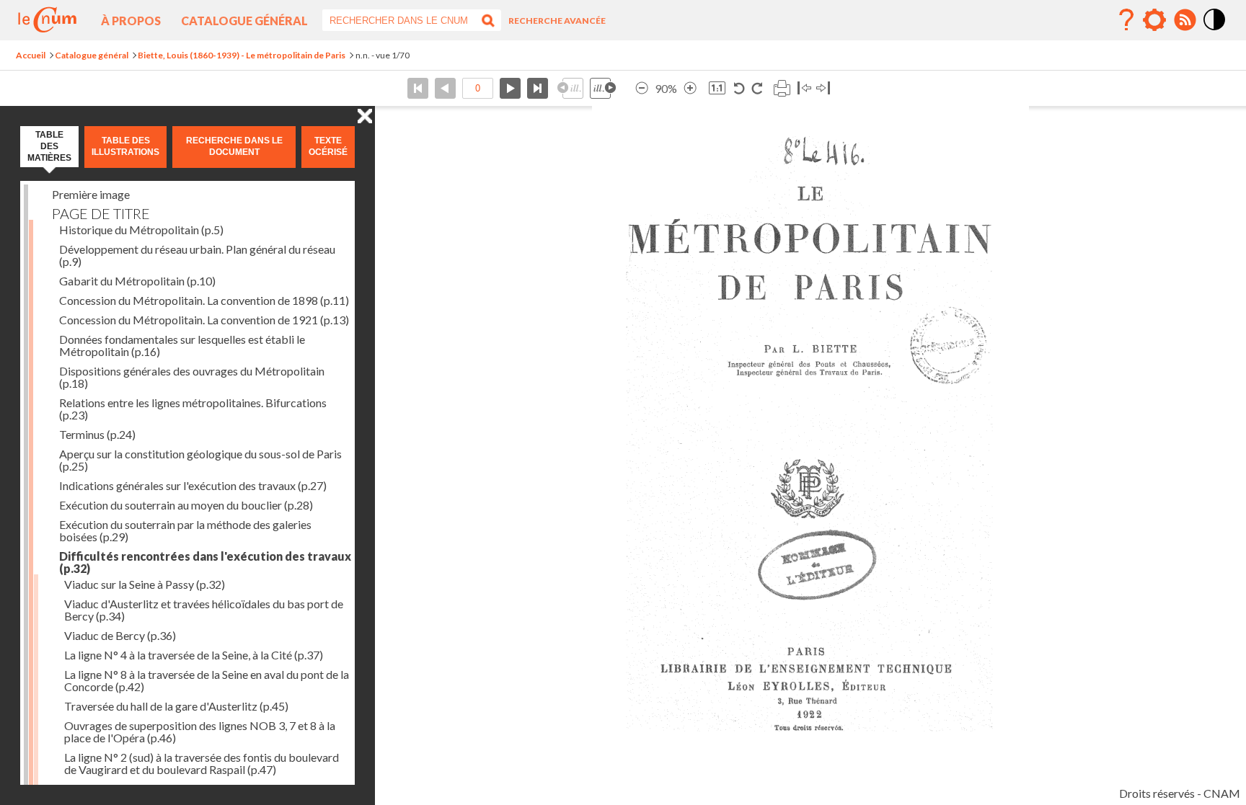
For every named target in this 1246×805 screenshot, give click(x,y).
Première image (91, 194)
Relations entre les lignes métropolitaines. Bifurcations (193, 409)
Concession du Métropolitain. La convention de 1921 (204, 319)
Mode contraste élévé (1215, 31)
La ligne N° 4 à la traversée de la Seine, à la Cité (193, 655)
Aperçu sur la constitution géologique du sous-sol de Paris (200, 460)
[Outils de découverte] (1154, 20)
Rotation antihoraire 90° (739, 88)
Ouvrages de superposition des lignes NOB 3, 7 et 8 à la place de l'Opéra (199, 731)
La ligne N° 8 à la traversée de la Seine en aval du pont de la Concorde (206, 680)
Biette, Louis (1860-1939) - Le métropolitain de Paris (241, 55)
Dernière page (537, 88)
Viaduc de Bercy (120, 635)
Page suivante (510, 88)
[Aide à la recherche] (1126, 20)
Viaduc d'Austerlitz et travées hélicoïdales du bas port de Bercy (203, 610)
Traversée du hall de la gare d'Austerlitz (176, 706)
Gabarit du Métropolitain (137, 281)
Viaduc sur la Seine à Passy (144, 584)
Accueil (30, 55)
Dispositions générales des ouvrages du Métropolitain (191, 377)
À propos (131, 20)
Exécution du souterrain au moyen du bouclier (186, 505)
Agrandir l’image (690, 88)
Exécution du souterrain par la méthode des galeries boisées (185, 530)
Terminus (97, 434)
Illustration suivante (603, 88)
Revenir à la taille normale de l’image (717, 88)
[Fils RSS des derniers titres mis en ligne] (1184, 20)
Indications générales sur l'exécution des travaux (193, 485)
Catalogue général (244, 20)
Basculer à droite (823, 88)
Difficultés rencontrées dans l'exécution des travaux (205, 562)
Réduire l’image (641, 88)
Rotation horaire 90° (756, 88)
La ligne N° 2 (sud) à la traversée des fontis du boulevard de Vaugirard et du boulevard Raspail (201, 763)
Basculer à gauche (804, 88)
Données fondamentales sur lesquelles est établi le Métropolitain (182, 345)
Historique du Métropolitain (141, 229)
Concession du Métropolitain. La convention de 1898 (204, 300)
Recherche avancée (557, 20)
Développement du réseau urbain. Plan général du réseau (197, 255)
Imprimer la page (781, 88)
